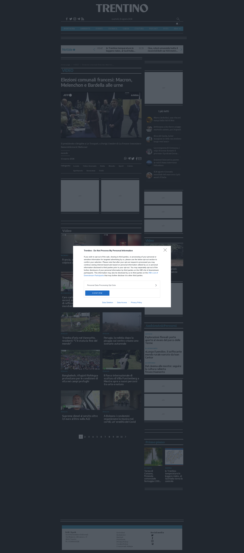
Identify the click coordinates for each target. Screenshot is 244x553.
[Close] (166, 250)
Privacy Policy (136, 302)
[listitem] (122, 285)
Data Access (122, 302)
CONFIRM (97, 293)
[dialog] (122, 276)
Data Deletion (107, 302)
